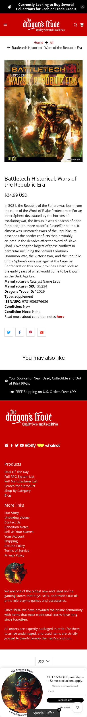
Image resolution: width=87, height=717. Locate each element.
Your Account (14, 536)
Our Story (11, 513)
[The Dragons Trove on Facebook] (12, 446)
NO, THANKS (65, 707)
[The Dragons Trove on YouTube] (22, 446)
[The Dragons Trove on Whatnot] (48, 446)
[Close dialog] (84, 670)
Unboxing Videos (16, 517)
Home (38, 42)
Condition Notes (16, 527)
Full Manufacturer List (20, 481)
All (52, 42)
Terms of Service (16, 550)
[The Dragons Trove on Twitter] (17, 446)
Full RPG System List (19, 476)
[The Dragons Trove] (43, 25)
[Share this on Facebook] (19, 332)
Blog (7, 495)
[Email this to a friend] (41, 332)
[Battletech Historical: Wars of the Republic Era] (43, 111)
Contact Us (12, 522)
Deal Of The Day (16, 472)
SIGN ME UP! (65, 700)
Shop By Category (17, 490)
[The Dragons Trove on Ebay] (30, 450)
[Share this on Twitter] (8, 332)
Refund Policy (14, 546)
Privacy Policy (14, 555)
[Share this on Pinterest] (30, 332)
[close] (82, 6)
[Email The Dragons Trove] (6, 446)
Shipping (11, 541)
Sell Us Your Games (18, 532)
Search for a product (19, 486)
